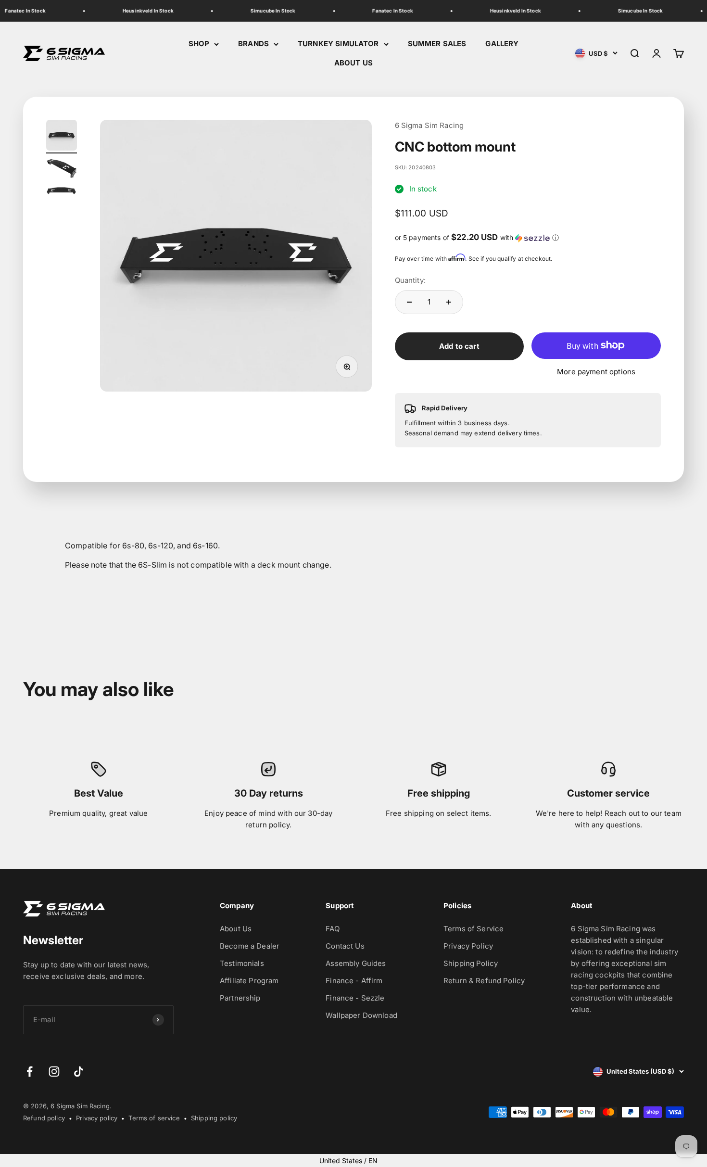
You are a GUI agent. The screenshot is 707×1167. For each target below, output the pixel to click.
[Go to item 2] (61, 169)
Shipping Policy (470, 963)
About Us (236, 928)
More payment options (596, 371)
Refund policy (44, 1118)
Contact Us (345, 946)
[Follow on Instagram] (54, 1071)
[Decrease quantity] (409, 302)
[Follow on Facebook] (29, 1071)
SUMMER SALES (437, 43)
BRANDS (253, 43)
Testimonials (242, 963)
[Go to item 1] (61, 136)
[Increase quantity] (449, 302)
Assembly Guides (356, 963)
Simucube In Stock (267, 10)
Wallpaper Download (361, 1015)
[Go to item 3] (61, 192)
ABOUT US (353, 62)
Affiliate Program (249, 980)
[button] (528, 237)
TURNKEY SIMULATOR (338, 43)
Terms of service (153, 1118)
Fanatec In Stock (386, 10)
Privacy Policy (468, 946)
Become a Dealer (249, 946)
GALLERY (501, 43)
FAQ (332, 928)
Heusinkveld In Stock (142, 10)
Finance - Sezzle (355, 997)
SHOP (199, 43)
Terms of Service (473, 928)
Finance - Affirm (354, 980)
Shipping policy (214, 1118)
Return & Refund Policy (484, 980)
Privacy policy (96, 1118)
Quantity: (410, 280)
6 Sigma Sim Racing (429, 125)
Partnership (240, 997)
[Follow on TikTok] (78, 1071)
